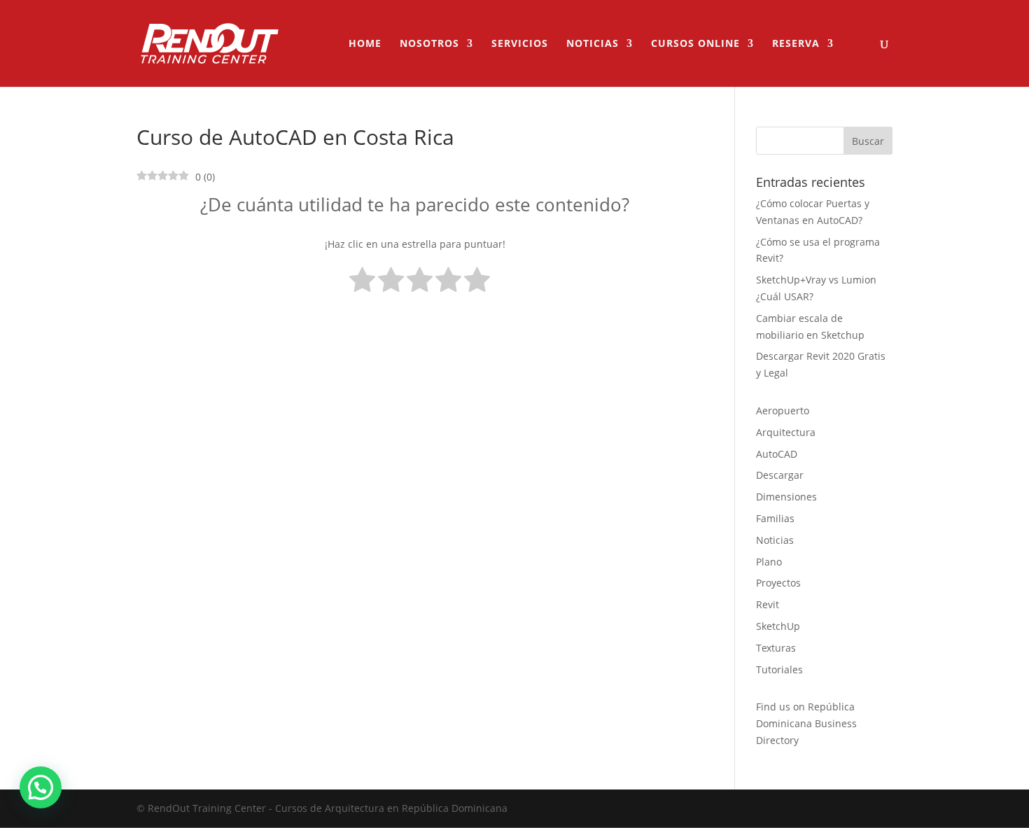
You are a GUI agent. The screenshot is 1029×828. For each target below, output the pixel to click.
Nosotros (429, 44)
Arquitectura (786, 432)
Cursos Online (695, 44)
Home (365, 44)
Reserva (796, 44)
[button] (41, 787)
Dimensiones (786, 496)
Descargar (780, 475)
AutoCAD (776, 454)
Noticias (592, 44)
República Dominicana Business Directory (806, 723)
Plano (769, 561)
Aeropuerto (782, 410)
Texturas (776, 647)
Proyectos (778, 582)
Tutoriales (779, 669)
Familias (775, 518)
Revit (767, 604)
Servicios (519, 44)
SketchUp (778, 626)
